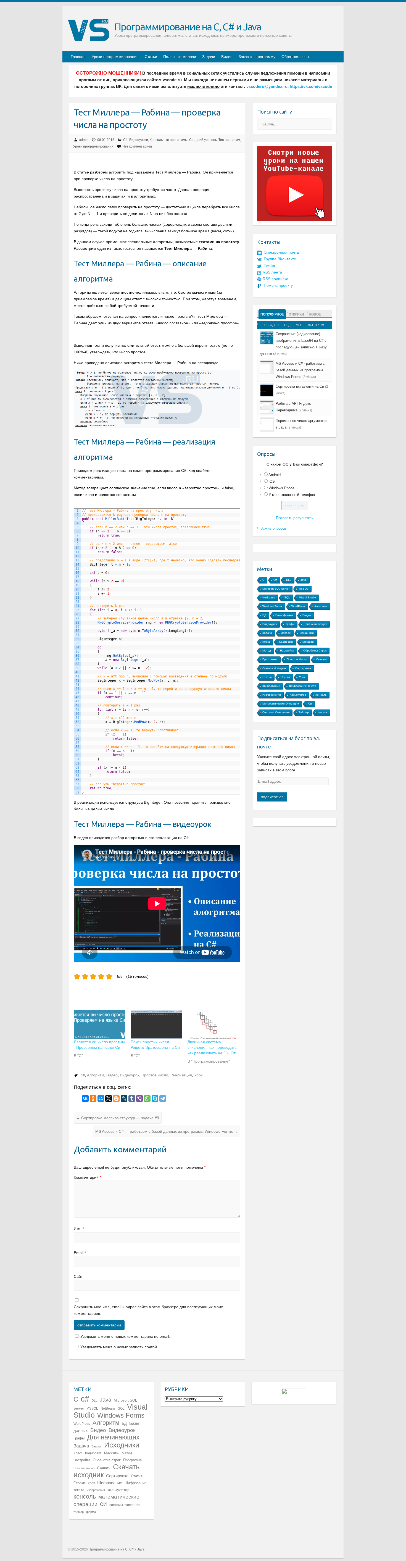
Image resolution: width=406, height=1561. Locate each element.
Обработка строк (314, 650)
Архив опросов (273, 528)
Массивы (308, 641)
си (310, 703)
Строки (285, 677)
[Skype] (155, 1098)
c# (83, 1075)
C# (125, 140)
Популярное (272, 314)
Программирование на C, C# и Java (187, 26)
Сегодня (271, 325)
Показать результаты (294, 518)
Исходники (307, 632)
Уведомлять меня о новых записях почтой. (119, 1347)
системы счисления (275, 712)
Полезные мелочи (179, 56)
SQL (287, 597)
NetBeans (268, 597)
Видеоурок (129, 1075)
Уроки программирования (115, 56)
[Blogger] (116, 1098)
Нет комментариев (137, 146)
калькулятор (298, 694)
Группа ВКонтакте (280, 259)
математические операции (280, 703)
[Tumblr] (131, 1098)
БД (264, 615)
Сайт (78, 1276)
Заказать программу (257, 56)
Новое (315, 314)
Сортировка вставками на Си (300, 386)
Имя (79, 1228)
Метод (266, 650)
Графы (290, 624)
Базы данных (284, 615)
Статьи (151, 56)
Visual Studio (307, 597)
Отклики (296, 314)
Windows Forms (272, 606)
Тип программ (229, 140)
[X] (108, 1098)
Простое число (154, 1075)
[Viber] (139, 1098)
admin (83, 140)
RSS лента (272, 272)
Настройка (287, 650)
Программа (270, 659)
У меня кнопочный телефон (292, 495)
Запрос (286, 632)
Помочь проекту (278, 285)
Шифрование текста (302, 685)
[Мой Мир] (100, 1098)
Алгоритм (95, 1075)
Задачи (208, 56)
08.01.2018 (105, 140)
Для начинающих (315, 624)
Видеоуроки (138, 140)
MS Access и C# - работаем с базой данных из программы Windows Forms (300, 370)
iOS (272, 481)
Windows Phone (281, 488)
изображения (271, 694)
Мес (299, 325)
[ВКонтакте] (85, 1098)
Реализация (181, 1075)
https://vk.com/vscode (311, 86)
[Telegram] (162, 1098)
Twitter (269, 265)
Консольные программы (169, 140)
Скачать (321, 659)
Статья (266, 677)
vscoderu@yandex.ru (267, 86)
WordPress (298, 606)
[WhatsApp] (147, 1098)
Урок (198, 1075)
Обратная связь (295, 56)
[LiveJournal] (124, 1098)
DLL (288, 579)
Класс (266, 641)
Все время (316, 325)
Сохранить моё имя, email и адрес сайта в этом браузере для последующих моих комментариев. (148, 1310)
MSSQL (304, 588)
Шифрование (271, 685)
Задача (267, 632)
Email (80, 1252)
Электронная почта (281, 252)
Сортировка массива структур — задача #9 (117, 1118)
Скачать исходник (274, 668)
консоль (320, 694)
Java (303, 579)
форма (322, 712)
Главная (78, 56)
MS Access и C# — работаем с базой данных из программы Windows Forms (166, 1131)
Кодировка (286, 641)
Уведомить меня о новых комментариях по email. (125, 1336)
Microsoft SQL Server (275, 588)
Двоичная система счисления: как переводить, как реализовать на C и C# (213, 1047)
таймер (304, 712)
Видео (227, 56)
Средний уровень (203, 140)
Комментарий (87, 1177)
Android (274, 475)
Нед (287, 325)
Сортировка (303, 668)
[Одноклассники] (93, 1098)
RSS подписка (275, 279)
